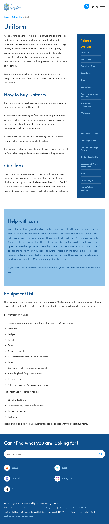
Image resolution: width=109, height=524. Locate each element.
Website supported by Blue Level (19, 516)
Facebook (16, 478)
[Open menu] (98, 7)
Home (6, 17)
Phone (15, 467)
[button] (101, 454)
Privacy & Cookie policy (44, 507)
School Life (17, 17)
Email (64, 467)
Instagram (67, 478)
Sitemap (64, 507)
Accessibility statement (83, 507)
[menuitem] (91, 113)
